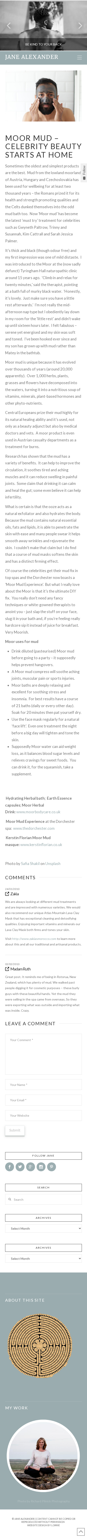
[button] (79, 57)
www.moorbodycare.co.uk (38, 811)
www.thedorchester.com (34, 828)
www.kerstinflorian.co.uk (41, 844)
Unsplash (52, 863)
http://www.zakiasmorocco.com (34, 939)
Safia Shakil (30, 863)
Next (77, 25)
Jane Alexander (31, 57)
